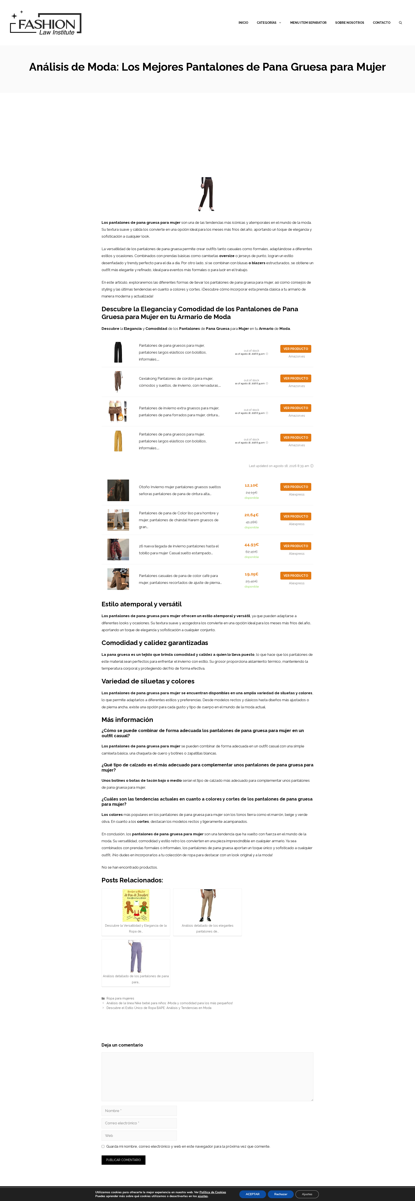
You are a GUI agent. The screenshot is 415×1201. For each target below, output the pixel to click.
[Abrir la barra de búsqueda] (400, 22)
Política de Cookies (213, 1192)
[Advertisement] (207, 125)
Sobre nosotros (349, 22)
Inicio (243, 22)
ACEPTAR (253, 1194)
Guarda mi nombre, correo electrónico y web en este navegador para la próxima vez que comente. (188, 1146)
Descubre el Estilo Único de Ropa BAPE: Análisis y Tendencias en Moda (159, 1008)
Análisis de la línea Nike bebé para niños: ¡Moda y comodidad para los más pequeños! (170, 1003)
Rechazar (280, 1194)
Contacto (381, 22)
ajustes (203, 1196)
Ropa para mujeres (120, 998)
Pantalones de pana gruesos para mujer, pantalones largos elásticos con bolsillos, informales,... (173, 352)
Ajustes (307, 1194)
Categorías (266, 22)
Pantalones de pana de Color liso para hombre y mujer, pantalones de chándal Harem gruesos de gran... (179, 520)
